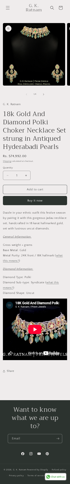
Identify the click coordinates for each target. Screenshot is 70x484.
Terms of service (36, 475)
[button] (8, 8)
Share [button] (10, 371)
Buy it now (35, 200)
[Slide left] (26, 94)
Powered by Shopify (37, 469)
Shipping (7, 161)
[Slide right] (43, 94)
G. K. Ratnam (19, 469)
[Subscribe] (57, 438)
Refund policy (59, 470)
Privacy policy (16, 475)
